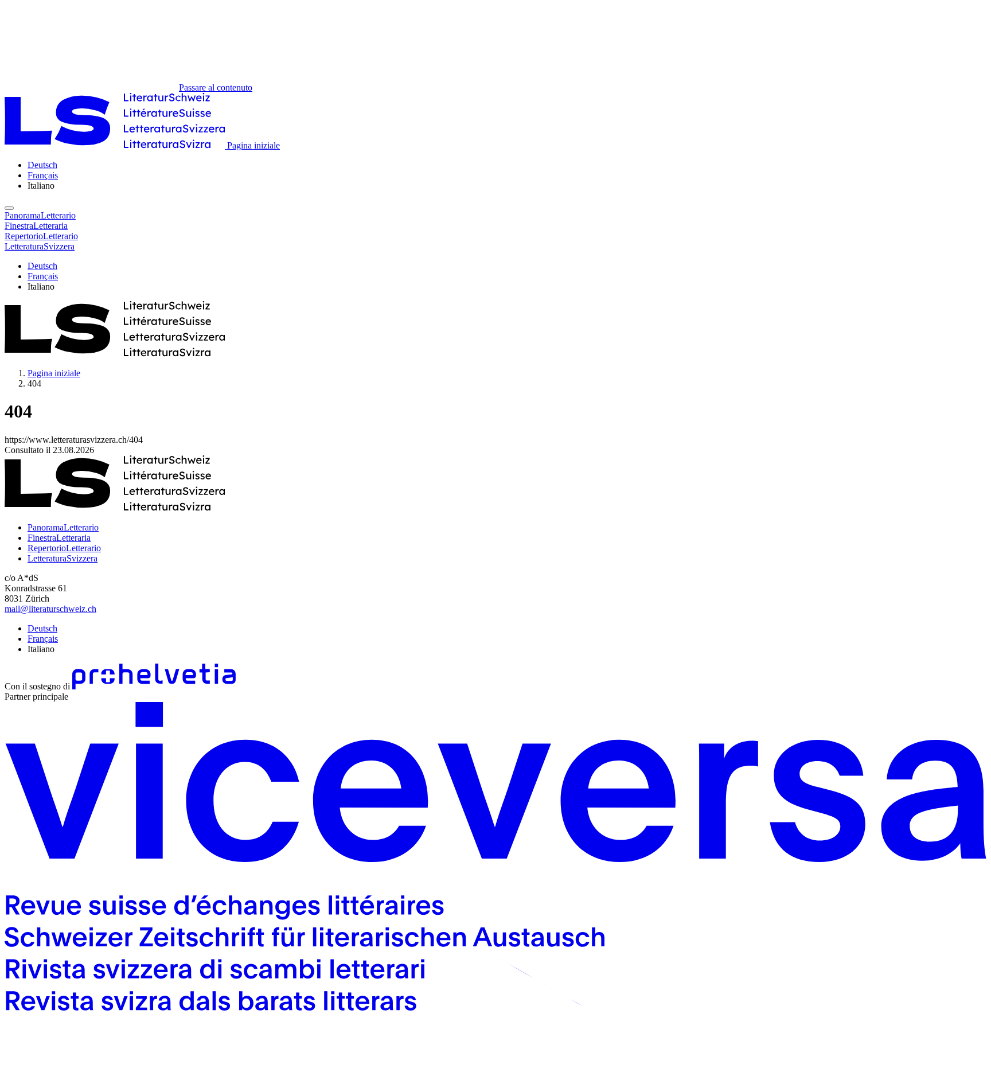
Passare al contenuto (215, 87)
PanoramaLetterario (63, 527)
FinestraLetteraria (59, 538)
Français (43, 175)
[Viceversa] (495, 1078)
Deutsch (42, 165)
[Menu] (9, 208)
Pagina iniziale (54, 373)
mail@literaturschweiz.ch (50, 609)
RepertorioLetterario (64, 548)
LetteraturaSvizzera (62, 558)
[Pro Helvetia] (154, 686)
